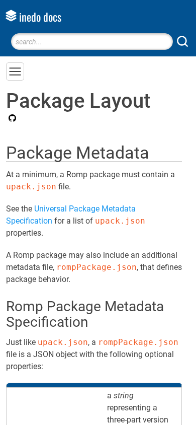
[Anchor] (160, 151)
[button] (15, 71)
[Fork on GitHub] (11, 118)
